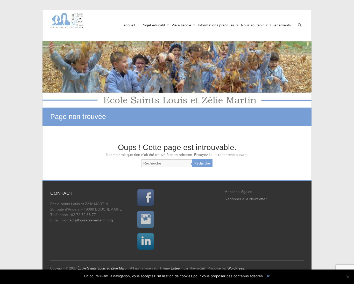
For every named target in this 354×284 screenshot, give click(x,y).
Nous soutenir (252, 25)
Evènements (280, 25)
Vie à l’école (181, 25)
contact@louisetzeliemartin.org (87, 220)
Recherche (202, 163)
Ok (267, 276)
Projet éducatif (153, 25)
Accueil (129, 25)
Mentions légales (238, 192)
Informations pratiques (216, 25)
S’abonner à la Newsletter (245, 199)
